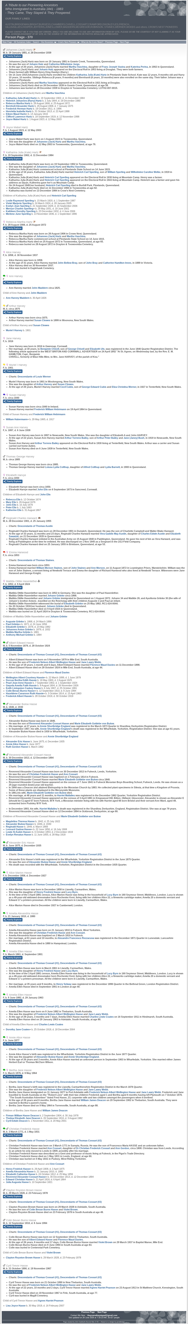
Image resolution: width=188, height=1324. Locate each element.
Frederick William (50, 409)
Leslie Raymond (20, 200)
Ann (98, 568)
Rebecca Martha (18, 103)
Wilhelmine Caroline (145, 172)
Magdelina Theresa (20, 821)
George (76, 349)
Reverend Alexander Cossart (49, 723)
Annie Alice (16, 744)
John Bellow (67, 263)
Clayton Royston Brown (23, 1257)
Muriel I (14, 330)
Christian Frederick (43, 774)
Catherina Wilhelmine (64, 64)
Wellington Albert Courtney (25, 677)
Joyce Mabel (16, 119)
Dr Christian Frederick (93, 1148)
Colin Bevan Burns (20, 691)
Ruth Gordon (17, 747)
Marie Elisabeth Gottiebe (94, 723)
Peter (11, 507)
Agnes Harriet (102, 1287)
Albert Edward (41, 1239)
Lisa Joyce (16, 1305)
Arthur (44, 384)
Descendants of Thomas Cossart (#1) (38, 654)
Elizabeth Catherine (20, 1174)
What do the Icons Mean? (92, 42)
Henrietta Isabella (19, 111)
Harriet (66, 795)
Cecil (66, 387)
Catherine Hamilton (117, 263)
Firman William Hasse (22, 1115)
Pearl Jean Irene (19, 683)
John (92, 263)
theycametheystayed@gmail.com (102, 1315)
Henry (64, 984)
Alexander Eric (18, 741)
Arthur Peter (107, 438)
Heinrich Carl (86, 172)
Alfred (91, 467)
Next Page (124, 42)
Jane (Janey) (134, 438)
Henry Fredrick (48, 892)
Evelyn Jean (18, 206)
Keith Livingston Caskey (23, 688)
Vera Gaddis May (113, 533)
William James (93, 1100)
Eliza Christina (124, 387)
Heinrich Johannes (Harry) (24, 100)
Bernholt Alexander (20, 106)
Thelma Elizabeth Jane (23, 1118)
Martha (78, 67)
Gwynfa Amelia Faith (21, 685)
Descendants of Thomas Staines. (36, 560)
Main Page (7, 42)
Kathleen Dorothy (21, 211)
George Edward (94, 387)
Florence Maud (102, 665)
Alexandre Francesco (75, 938)
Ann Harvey (18, 298)
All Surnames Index (22, 42)
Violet (70, 1209)
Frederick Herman (19, 108)
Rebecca (13, 499)
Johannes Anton (19, 629)
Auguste (15, 621)
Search (36, 42)
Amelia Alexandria (20, 1171)
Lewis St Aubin (18, 832)
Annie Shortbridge (55, 726)
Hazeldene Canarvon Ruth (24, 693)
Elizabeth (97, 349)
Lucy (72, 892)
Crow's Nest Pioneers (67, 42)
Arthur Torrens (76, 438)
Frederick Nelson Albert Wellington (52, 662)
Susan (42, 320)
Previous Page (111, 42)
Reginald (15, 826)
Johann (36, 64)
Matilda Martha (18, 632)
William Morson (49, 568)
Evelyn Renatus (18, 834)
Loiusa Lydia (57, 467)
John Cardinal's (80, 1322)
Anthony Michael (19, 635)
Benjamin (49, 349)
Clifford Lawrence (19, 116)
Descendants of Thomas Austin (35, 526)
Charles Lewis (101, 1017)
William (116, 172)
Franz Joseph (113, 67)
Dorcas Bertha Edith (21, 680)
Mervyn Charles (19, 208)
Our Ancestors (47, 42)
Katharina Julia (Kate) (91, 75)
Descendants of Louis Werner (34, 376)
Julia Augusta (17, 1182)
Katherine (13, 510)
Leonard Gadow (18, 829)
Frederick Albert (19, 696)
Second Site (90, 1322)
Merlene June (18, 214)
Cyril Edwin (17, 1121)
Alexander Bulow (19, 824)
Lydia (112, 467)
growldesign (121, 1322)
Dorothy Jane (18, 1029)
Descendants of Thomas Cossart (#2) (81, 654)
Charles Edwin (153, 533)
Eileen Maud (16, 114)
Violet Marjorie (19, 203)
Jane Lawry (91, 662)
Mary (11, 502)
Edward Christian (19, 1179)
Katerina (139, 67)
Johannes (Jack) (48, 141)
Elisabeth (73, 603)
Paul (12, 624)
